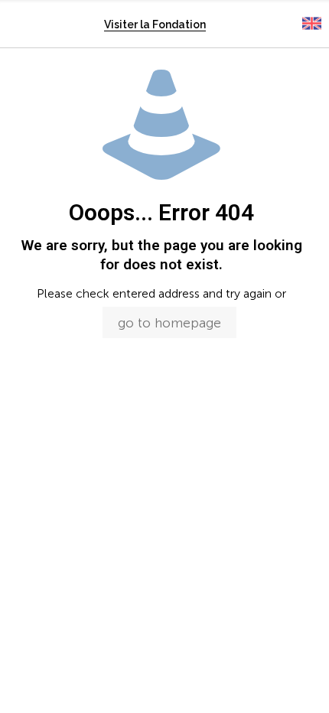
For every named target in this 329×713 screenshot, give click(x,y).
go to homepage (169, 322)
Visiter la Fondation (155, 24)
